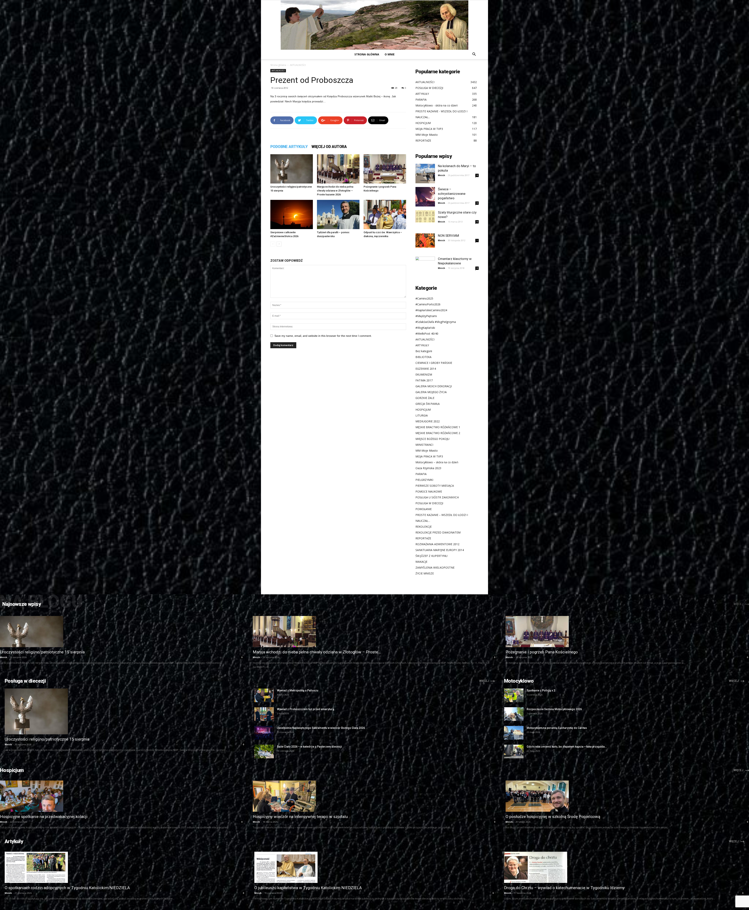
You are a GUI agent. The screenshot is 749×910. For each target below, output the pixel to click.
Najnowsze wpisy (21, 604)
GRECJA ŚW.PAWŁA (427, 404)
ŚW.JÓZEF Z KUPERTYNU (431, 556)
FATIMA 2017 (424, 380)
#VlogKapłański (425, 328)
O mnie (390, 54)
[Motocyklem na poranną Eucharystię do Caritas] (514, 733)
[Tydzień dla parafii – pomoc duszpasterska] (338, 214)
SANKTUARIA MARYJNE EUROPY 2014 (439, 550)
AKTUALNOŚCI (278, 70)
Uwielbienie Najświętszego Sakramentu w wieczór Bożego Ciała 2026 (321, 727)
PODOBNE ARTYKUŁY (289, 146)
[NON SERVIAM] (425, 240)
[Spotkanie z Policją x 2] (514, 695)
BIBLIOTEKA (423, 357)
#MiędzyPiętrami (426, 316)
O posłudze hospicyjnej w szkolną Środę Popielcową (553, 816)
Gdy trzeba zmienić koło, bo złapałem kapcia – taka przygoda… (567, 746)
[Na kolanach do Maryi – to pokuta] (425, 173)
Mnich (441, 175)
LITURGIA (421, 415)
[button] (474, 55)
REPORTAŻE (423, 538)
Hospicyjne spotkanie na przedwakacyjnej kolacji (44, 816)
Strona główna (366, 54)
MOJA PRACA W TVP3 (429, 456)
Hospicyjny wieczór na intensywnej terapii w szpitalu (300, 816)
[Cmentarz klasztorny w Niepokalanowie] (425, 266)
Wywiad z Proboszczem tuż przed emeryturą (305, 709)
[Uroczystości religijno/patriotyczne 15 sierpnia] (291, 168)
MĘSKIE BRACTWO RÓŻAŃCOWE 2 (437, 433)
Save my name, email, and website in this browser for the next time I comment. (323, 335)
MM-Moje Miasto (426, 450)
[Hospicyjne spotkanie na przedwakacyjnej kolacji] (121, 796)
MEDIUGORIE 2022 (427, 421)
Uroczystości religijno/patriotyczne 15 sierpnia (42, 652)
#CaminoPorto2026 (427, 304)
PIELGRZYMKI (424, 480)
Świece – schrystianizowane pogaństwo (451, 193)
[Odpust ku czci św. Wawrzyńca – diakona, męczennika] (385, 214)
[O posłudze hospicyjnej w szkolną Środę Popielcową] (627, 796)
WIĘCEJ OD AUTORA (329, 146)
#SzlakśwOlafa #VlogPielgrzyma (435, 322)
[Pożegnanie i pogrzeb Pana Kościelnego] (385, 168)
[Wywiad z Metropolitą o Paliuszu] (264, 695)
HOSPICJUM (423, 409)
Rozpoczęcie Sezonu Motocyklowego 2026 (554, 709)
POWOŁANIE (423, 509)
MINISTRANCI (424, 445)
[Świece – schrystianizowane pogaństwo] (425, 196)
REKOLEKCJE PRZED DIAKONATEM (438, 532)
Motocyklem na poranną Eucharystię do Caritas (557, 727)
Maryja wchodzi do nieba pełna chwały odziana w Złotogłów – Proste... (317, 652)
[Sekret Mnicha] (374, 25)
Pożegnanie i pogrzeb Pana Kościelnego (542, 652)
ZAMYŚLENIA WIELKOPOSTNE (434, 567)
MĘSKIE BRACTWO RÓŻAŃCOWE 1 (437, 427)
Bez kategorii (423, 351)
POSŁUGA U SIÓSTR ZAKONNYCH (437, 497)
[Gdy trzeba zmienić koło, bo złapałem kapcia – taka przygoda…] (514, 751)
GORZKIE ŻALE (424, 398)
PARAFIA (421, 474)
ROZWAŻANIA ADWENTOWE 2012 (437, 544)
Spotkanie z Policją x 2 (541, 690)
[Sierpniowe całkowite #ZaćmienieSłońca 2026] (291, 214)
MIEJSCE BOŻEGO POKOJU (432, 439)
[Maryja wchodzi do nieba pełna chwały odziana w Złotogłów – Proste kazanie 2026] (338, 168)
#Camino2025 (424, 298)
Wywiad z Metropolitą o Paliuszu (297, 690)
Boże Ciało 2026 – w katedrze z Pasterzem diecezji (309, 746)
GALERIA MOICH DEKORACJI (433, 386)
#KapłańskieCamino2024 (431, 310)
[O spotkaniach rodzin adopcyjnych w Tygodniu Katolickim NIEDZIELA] (125, 867)
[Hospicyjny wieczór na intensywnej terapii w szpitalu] (374, 796)
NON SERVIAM (448, 235)
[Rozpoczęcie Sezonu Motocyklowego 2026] (514, 714)
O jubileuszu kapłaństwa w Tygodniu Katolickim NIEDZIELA (308, 887)
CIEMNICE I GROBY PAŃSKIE (433, 363)
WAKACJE (421, 562)
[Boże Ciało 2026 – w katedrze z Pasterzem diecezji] (264, 751)
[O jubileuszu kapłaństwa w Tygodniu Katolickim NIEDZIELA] (374, 867)
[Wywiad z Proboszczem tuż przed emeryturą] (264, 714)
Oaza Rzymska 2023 (428, 468)
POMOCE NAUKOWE (428, 491)
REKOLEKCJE (423, 526)
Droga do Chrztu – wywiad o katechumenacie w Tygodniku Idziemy (564, 887)
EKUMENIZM (423, 374)
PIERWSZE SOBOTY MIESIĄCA (434, 485)
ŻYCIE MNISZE (424, 573)
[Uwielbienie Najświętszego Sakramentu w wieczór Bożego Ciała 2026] (264, 733)
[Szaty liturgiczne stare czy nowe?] (425, 216)
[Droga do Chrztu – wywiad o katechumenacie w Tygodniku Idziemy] (624, 867)
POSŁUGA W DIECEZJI (429, 503)
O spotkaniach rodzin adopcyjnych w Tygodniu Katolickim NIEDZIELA (67, 887)
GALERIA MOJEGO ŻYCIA (431, 392)
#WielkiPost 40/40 (426, 333)
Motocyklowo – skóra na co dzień (436, 462)
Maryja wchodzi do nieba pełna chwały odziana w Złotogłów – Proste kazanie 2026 (335, 190)
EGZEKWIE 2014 (425, 368)
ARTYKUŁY (422, 345)
